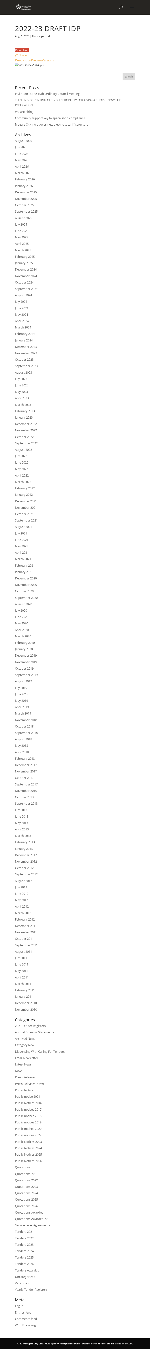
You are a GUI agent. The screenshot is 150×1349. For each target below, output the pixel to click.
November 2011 (26, 932)
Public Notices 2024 (28, 1148)
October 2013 (24, 797)
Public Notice (24, 1090)
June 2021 (21, 540)
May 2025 (21, 237)
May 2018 (21, 746)
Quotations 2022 (26, 1180)
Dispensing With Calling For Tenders (40, 1052)
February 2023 (25, 411)
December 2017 (26, 765)
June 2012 (21, 894)
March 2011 (23, 984)
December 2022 (26, 424)
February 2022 (25, 488)
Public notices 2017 (28, 1110)
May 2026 (21, 160)
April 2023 (22, 398)
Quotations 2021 (26, 1174)
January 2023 (24, 417)
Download (22, 50)
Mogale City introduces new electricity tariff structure (51, 124)
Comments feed (26, 1319)
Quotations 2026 (26, 1206)
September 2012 (26, 874)
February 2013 (25, 842)
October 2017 (24, 778)
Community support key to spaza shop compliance (50, 118)
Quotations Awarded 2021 (33, 1219)
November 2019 (26, 662)
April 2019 (22, 707)
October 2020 (24, 591)
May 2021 (21, 546)
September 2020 (26, 598)
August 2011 (23, 952)
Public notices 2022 (28, 1135)
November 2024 (26, 276)
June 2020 (21, 617)
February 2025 (25, 257)
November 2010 (26, 1010)
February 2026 (25, 179)
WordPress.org (25, 1325)
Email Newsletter (26, 1058)
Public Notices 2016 (28, 1103)
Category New (24, 1045)
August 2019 (23, 681)
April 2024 (22, 321)
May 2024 (21, 315)
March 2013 (23, 836)
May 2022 (21, 469)
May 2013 (21, 823)
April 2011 (22, 977)
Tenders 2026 (24, 1264)
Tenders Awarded (27, 1270)
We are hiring (24, 112)
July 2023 (21, 379)
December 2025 (26, 192)
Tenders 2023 (24, 1245)
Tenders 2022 (24, 1238)
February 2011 (25, 990)
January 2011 (24, 997)
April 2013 (22, 829)
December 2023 (26, 347)
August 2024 (23, 295)
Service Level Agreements (32, 1225)
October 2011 (24, 939)
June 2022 (21, 462)
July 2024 (21, 302)
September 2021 (26, 520)
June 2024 (21, 308)
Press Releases (25, 1077)
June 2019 (21, 694)
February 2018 (25, 759)
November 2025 (26, 199)
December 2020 (26, 578)
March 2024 (23, 327)
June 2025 (21, 231)
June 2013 (21, 817)
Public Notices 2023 (28, 1142)
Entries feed (23, 1312)
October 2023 (24, 360)
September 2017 (26, 784)
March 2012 (23, 913)
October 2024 (24, 282)
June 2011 (21, 964)
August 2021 (23, 527)
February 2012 (25, 919)
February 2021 (25, 566)
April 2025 (22, 244)
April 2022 (22, 475)
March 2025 (23, 250)
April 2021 (22, 553)
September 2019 (26, 675)
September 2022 (26, 443)
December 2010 (26, 1003)
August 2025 (23, 218)
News (18, 1071)
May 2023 (21, 392)
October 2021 (24, 514)
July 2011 (21, 958)
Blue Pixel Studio (104, 1343)
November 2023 (26, 353)
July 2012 (21, 887)
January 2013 (24, 849)
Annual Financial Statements (34, 1032)
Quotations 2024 (26, 1193)
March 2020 (23, 636)
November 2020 (26, 585)
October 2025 (24, 205)
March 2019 (23, 713)
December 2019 (26, 655)
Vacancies (22, 1283)
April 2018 (22, 752)
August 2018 (23, 739)
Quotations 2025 (26, 1199)
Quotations (23, 1167)
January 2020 (24, 649)
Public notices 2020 (28, 1129)
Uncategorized (25, 1277)
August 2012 (23, 881)
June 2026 (21, 154)
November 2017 (26, 771)
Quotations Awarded (29, 1212)
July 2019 (21, 688)
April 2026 (22, 167)
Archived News (25, 1039)
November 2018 (26, 720)
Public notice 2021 (27, 1097)
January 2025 (24, 263)
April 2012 (22, 906)
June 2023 (21, 385)
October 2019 (24, 668)
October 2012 (24, 868)
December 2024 (26, 269)
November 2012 (26, 861)
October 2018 (24, 726)
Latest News (23, 1064)
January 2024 (24, 340)
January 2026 (24, 186)
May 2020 (21, 623)
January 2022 (24, 495)
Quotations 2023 (26, 1187)
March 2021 (23, 559)
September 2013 (26, 804)
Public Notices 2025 (28, 1154)
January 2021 (24, 572)
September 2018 (26, 733)
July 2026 (21, 147)
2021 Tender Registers (30, 1026)
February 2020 (25, 643)
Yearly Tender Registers (31, 1290)
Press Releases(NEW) (29, 1084)
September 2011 (26, 945)
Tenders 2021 (24, 1232)
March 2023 (23, 405)
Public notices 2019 (28, 1122)
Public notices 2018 (28, 1116)
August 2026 (23, 141)
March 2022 (23, 482)
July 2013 (21, 810)
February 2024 (25, 334)
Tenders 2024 (24, 1251)
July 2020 (21, 611)
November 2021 (26, 508)
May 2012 (21, 900)
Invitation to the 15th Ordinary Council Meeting (47, 94)
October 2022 (24, 437)
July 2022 (21, 456)
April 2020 (22, 630)
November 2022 (26, 430)
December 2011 (26, 926)
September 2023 (26, 366)
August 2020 (23, 604)
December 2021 (26, 501)
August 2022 (23, 450)
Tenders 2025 (24, 1257)
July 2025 (21, 224)
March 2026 (23, 173)
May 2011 (21, 971)
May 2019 (21, 701)
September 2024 (26, 289)
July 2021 (21, 533)
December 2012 (26, 855)
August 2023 (23, 373)
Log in (19, 1306)
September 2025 (26, 211)
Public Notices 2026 (28, 1161)
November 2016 (26, 791)
